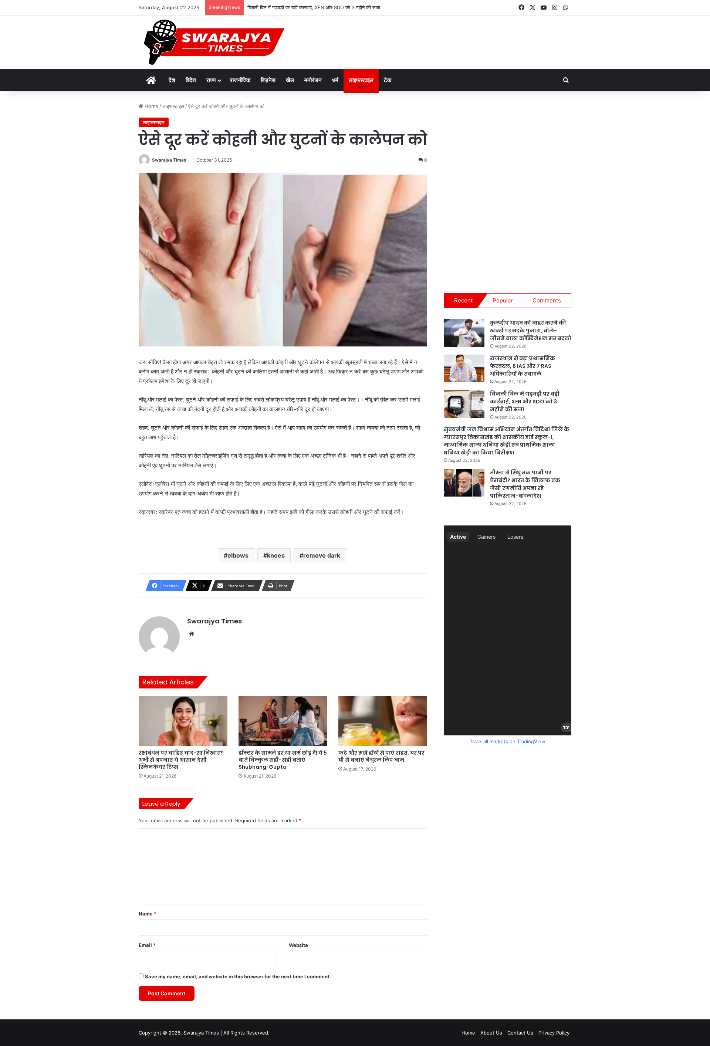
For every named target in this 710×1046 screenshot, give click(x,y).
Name (147, 914)
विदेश (191, 80)
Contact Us (520, 1033)
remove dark (321, 555)
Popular (503, 300)
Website (298, 945)
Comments (546, 300)
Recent (463, 300)
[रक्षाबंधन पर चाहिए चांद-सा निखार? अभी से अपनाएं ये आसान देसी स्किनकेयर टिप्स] (183, 721)
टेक (387, 80)
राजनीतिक (240, 80)
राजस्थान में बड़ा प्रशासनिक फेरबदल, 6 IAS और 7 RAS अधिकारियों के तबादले (522, 366)
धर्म (335, 80)
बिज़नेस (268, 80)
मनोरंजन (313, 80)
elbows (237, 555)
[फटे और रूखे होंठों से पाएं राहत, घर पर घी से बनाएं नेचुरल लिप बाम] (382, 721)
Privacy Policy (553, 1033)
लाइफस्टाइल (361, 80)
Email (147, 945)
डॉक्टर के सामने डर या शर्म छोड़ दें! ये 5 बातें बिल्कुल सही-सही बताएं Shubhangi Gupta (283, 760)
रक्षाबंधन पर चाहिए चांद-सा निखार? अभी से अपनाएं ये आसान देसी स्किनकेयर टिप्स (181, 760)
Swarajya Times (169, 160)
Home (150, 106)
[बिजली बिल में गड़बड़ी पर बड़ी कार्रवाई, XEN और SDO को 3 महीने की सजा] (464, 404)
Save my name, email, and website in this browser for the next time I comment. (238, 976)
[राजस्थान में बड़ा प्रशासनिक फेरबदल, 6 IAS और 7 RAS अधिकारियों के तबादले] (464, 368)
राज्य (211, 80)
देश (172, 80)
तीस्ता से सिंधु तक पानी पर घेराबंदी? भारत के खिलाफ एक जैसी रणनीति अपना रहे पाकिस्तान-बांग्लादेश (525, 484)
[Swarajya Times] (213, 42)
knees (276, 555)
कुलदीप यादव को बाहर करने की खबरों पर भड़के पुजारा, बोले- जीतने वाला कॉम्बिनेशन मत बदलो (530, 330)
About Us (491, 1033)
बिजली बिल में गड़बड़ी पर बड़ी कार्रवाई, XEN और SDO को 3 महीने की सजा (313, 7)
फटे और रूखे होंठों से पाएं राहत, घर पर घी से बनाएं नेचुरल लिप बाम (381, 756)
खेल (290, 80)
